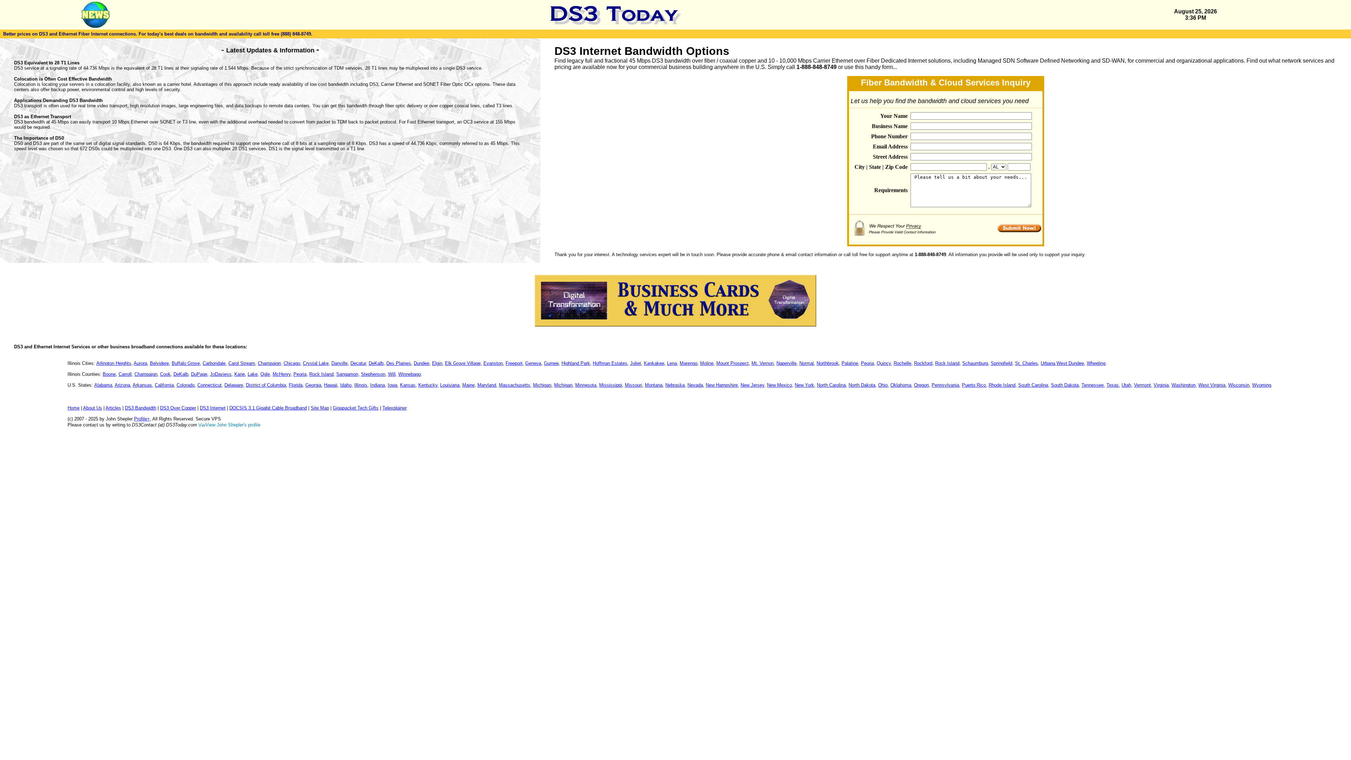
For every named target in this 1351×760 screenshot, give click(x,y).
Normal (806, 363)
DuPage (199, 374)
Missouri (633, 385)
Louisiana (449, 385)
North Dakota (862, 385)
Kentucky (427, 385)
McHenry (282, 374)
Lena (672, 363)
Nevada (695, 385)
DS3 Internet (213, 408)
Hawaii (330, 385)
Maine (468, 385)
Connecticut (209, 385)
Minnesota (585, 385)
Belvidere (159, 363)
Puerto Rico (974, 385)
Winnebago (409, 374)
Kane (239, 374)
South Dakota (1065, 385)
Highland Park (576, 363)
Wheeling (1096, 363)
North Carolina (831, 385)
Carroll (125, 374)
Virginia (1161, 385)
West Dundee (1070, 363)
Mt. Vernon (762, 363)
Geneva (533, 363)
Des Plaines (398, 363)
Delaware (233, 385)
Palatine (850, 363)
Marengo (688, 363)
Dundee (421, 363)
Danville (339, 363)
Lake (253, 374)
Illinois (360, 385)
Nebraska (675, 385)
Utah (1126, 385)
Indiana (377, 385)
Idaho (345, 385)
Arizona (122, 385)
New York (804, 385)
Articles (113, 408)
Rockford (923, 363)
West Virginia (1211, 385)
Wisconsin (1238, 385)
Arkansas (142, 385)
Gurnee (551, 363)
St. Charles (1026, 363)
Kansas (408, 385)
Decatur (358, 363)
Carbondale (214, 363)
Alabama (103, 385)
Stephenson (373, 374)
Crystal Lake (316, 363)
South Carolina (1033, 385)
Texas (1112, 385)
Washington (1183, 385)
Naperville (786, 363)
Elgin (437, 363)
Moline (706, 363)
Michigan (542, 385)
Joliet (635, 363)
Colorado (186, 385)
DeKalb (376, 363)
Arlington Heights (113, 363)
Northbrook (828, 363)
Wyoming (1261, 385)
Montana (653, 385)
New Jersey (752, 385)
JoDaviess (220, 374)
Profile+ (142, 419)
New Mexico (779, 385)
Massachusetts (514, 385)
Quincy (884, 363)
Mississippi (610, 385)
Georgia (313, 385)
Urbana (1048, 363)
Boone (109, 374)
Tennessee (1093, 385)
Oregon (921, 385)
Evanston (493, 363)
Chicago (292, 363)
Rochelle (902, 363)
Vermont (1142, 385)
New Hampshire (722, 385)
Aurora (140, 363)
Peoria (867, 363)
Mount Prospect (732, 363)
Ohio (883, 385)
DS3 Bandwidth (140, 408)
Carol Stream (241, 363)
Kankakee (654, 363)
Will (391, 374)
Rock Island (947, 363)
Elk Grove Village (463, 363)
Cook (165, 374)
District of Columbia (266, 385)
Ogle (265, 374)
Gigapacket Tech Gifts (356, 408)
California (164, 385)
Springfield (1001, 363)
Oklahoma (900, 385)
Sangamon (347, 374)
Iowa (392, 385)
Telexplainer (394, 408)
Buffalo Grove (186, 363)
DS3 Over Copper (178, 408)
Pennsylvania (945, 385)
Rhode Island (1002, 385)
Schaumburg (975, 363)
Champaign (269, 363)
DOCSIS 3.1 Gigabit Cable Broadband (268, 408)
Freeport (514, 363)
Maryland (486, 385)
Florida (296, 385)
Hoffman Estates (610, 363)
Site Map (320, 408)
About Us (92, 408)
